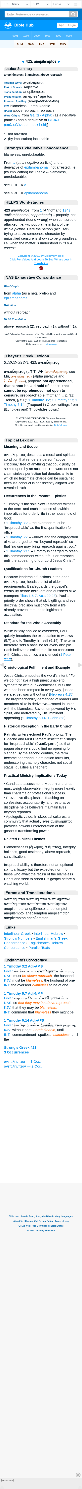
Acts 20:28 (47, 596)
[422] (5, 674)
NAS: (8, 976)
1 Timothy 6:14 (18, 551)
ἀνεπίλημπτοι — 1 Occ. (22, 1062)
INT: (7, 985)
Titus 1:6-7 (28, 596)
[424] (77, 674)
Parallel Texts (39, 948)
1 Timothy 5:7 (62, 400)
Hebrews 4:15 (61, 694)
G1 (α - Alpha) (41, 115)
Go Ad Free (7, 1480)
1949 (66, 210)
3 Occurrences (16, 1052)
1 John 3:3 (56, 718)
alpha (16, 293)
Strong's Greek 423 (20, 1048)
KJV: (7, 980)
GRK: (8, 971)
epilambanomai (36, 167)
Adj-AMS (35, 966)
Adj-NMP (35, 993)
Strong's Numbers (18, 938)
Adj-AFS (37, 1020)
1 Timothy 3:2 (39, 400)
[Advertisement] (41, 1158)
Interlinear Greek (17, 934)
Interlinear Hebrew (48, 934)
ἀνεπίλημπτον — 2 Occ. (23, 1066)
